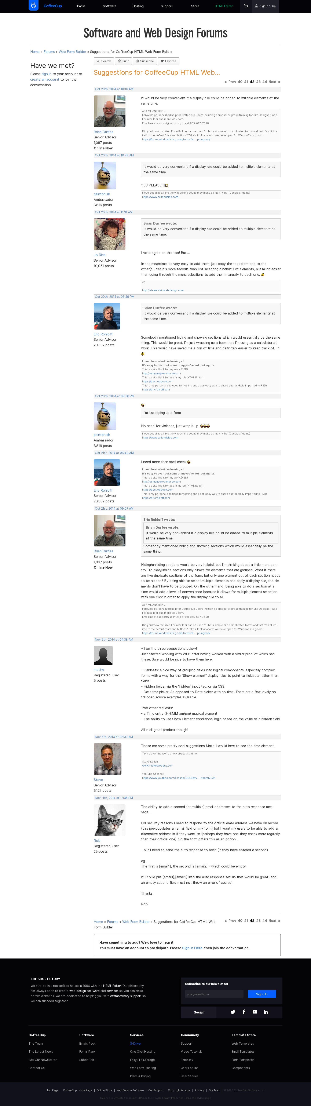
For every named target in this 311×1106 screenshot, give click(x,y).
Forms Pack (87, 1051)
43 (258, 82)
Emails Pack (87, 1043)
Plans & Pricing (140, 1076)
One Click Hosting (142, 1051)
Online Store (104, 1090)
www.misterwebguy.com (157, 765)
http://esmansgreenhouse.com (161, 373)
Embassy (187, 1060)
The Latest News (41, 1051)
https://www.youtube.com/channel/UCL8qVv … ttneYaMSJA (178, 777)
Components (241, 1068)
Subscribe (146, 61)
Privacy (199, 1090)
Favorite (170, 61)
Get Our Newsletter (43, 1060)
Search (105, 61)
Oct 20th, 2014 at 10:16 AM (114, 89)
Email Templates (243, 1051)
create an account (44, 79)
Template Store (244, 1035)
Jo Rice (100, 255)
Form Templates (243, 1060)
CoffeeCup (37, 1035)
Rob (97, 840)
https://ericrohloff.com (156, 389)
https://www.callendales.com (160, 197)
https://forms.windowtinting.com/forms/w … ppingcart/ (176, 139)
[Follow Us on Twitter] (233, 1012)
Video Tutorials (191, 1051)
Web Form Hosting (143, 1068)
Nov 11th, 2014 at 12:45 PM (114, 798)
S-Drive (135, 1043)
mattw (99, 669)
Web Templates (243, 1043)
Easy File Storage (142, 1060)
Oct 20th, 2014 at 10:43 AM (114, 155)
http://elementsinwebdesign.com (163, 290)
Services (137, 1035)
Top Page (53, 1090)
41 (246, 82)
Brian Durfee (103, 132)
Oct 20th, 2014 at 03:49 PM (114, 296)
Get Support (156, 1090)
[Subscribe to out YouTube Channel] (255, 1012)
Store (195, 6)
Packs (81, 6)
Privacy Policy (170, 1097)
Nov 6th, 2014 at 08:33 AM (114, 737)
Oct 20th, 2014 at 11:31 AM (113, 212)
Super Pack (87, 1060)
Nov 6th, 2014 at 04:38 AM (114, 639)
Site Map (214, 1090)
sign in (47, 74)
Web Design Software (130, 1090)
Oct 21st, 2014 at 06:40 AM (114, 453)
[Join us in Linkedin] (266, 1012)
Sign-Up (262, 994)
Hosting (138, 6)
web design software (84, 991)
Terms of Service (194, 1097)
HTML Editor (224, 6)
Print (125, 61)
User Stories (189, 1076)
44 (264, 82)
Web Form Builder (72, 52)
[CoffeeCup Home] (53, 6)
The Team (36, 1043)
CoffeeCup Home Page (77, 1090)
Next (273, 82)
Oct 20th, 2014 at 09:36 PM (114, 396)
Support (167, 6)
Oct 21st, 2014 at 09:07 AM (114, 508)
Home (35, 52)
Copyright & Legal (179, 1090)
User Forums (189, 1068)
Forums (49, 52)
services (112, 991)
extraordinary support (126, 996)
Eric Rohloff (103, 334)
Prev (232, 82)
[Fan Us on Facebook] (244, 1012)
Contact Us (37, 1068)
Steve (98, 780)
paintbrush (102, 194)
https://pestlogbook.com (157, 381)
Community (190, 1035)
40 (240, 82)
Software (109, 6)
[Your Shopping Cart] (246, 6)
